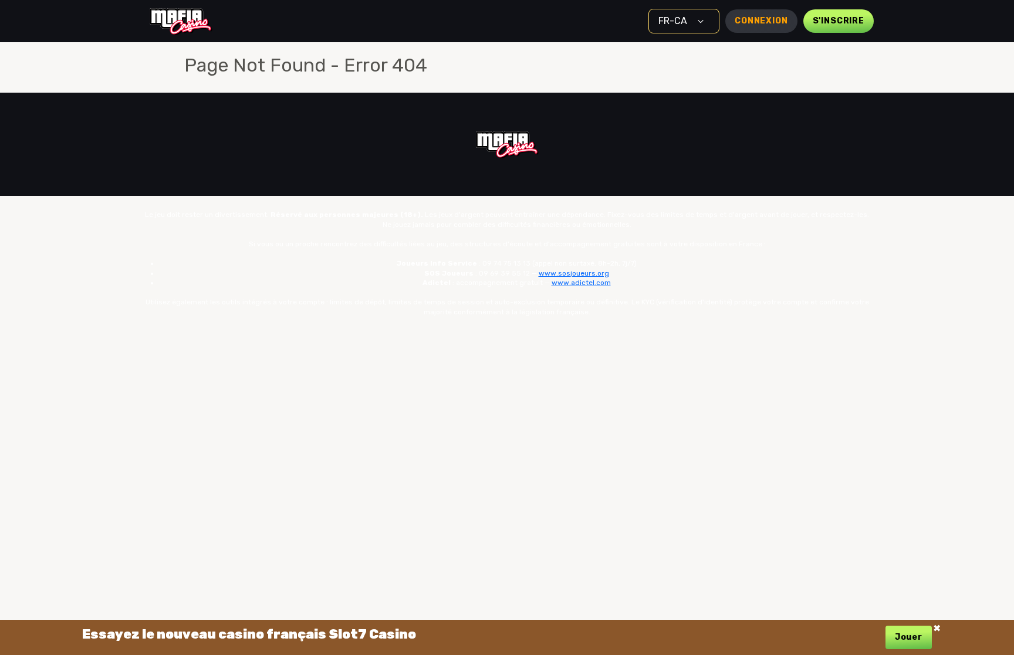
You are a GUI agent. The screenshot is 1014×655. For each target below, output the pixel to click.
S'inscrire (838, 21)
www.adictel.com (581, 283)
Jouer (908, 637)
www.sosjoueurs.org (574, 273)
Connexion (761, 21)
